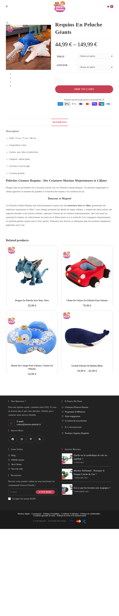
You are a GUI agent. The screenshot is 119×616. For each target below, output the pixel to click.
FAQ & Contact (17, 460)
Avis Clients (16, 464)
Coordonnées (37, 514)
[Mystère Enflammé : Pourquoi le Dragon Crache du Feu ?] (67, 474)
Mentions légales (24, 514)
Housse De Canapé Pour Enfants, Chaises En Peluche (32, 367)
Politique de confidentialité (90, 514)
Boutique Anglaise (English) (77, 433)
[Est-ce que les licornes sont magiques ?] (67, 489)
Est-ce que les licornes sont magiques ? (92, 488)
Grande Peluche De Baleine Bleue (87, 366)
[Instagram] (22, 439)
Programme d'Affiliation (75, 412)
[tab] (59, 122)
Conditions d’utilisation (70, 514)
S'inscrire (45, 492)
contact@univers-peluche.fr (29, 424)
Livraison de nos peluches (76, 421)
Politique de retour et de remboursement (71, 516)
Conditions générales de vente (44, 516)
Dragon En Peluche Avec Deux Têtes (32, 300)
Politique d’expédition (51, 514)
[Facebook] (13, 439)
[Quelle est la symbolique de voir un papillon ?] (67, 458)
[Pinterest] (31, 439)
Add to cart (84, 89)
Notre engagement (72, 416)
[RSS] (40, 439)
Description (59, 122)
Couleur (62, 65)
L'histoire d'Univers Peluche (76, 407)
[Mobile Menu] (7, 6)
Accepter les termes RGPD (24, 499)
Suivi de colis (17, 469)
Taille (60, 56)
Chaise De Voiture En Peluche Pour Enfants (87, 300)
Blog (13, 455)
